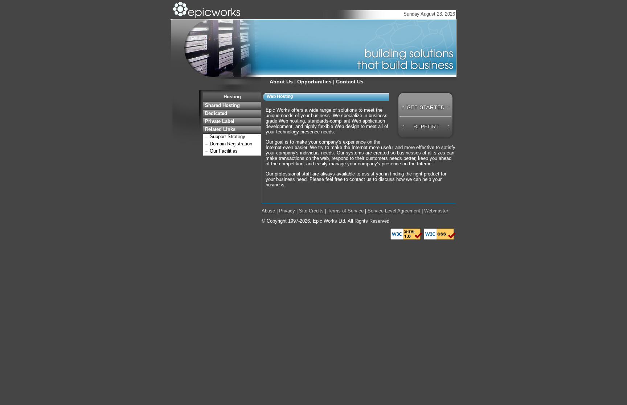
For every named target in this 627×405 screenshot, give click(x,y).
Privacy (287, 211)
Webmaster (436, 211)
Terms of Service (346, 211)
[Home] (207, 17)
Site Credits (311, 211)
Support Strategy (227, 136)
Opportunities (314, 81)
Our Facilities (224, 151)
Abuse (268, 211)
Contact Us (350, 81)
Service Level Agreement (394, 211)
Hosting (232, 96)
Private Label (219, 121)
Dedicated (216, 113)
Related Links (220, 129)
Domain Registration (231, 143)
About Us (281, 81)
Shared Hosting (222, 105)
